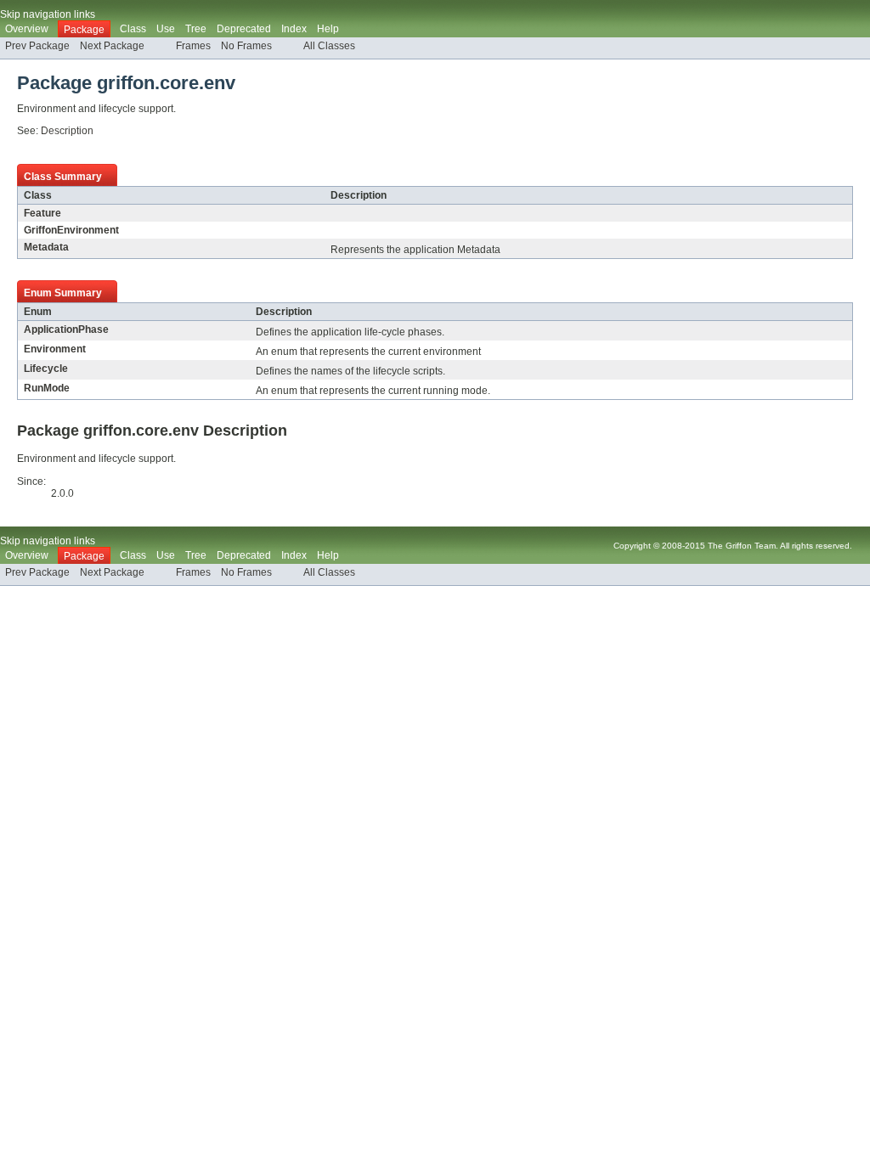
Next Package (112, 46)
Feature (42, 213)
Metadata (46, 247)
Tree (195, 29)
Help (328, 29)
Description (67, 131)
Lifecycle (46, 368)
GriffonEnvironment (71, 230)
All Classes (329, 46)
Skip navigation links (47, 14)
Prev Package (37, 46)
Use (165, 29)
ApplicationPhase (66, 329)
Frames (193, 46)
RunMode (47, 388)
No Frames (246, 46)
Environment (55, 349)
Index (294, 29)
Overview (26, 29)
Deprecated (244, 29)
